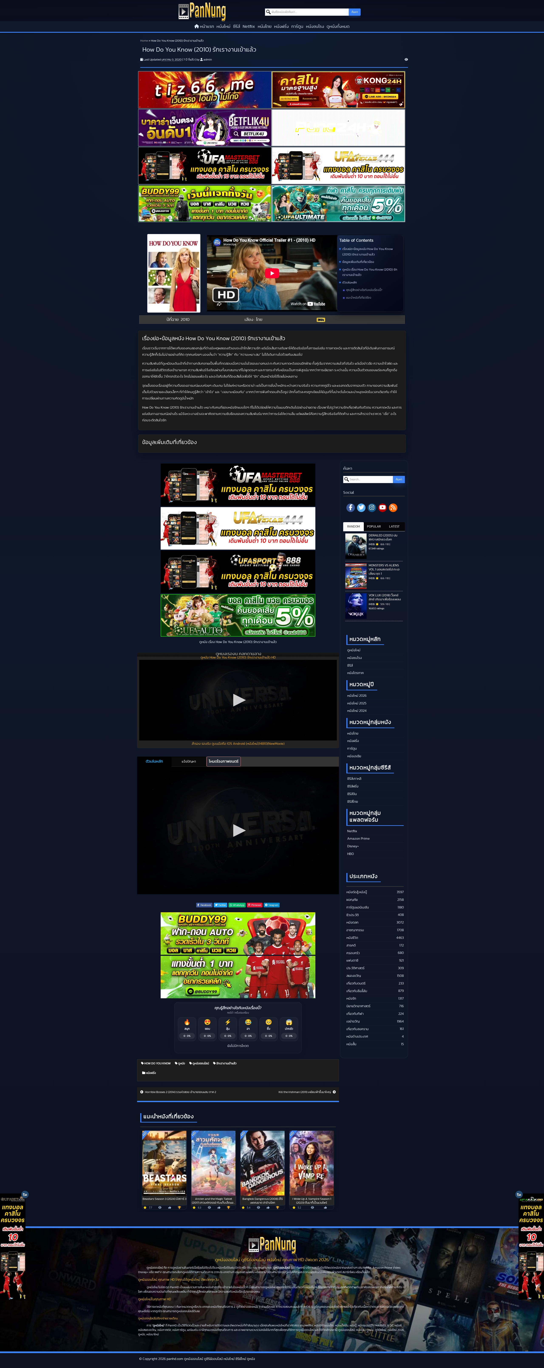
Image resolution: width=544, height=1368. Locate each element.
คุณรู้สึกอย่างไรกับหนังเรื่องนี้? (364, 290)
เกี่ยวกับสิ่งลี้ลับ (356, 991)
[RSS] (393, 507)
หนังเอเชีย (353, 756)
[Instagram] (372, 507)
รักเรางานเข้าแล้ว (226, 1063)
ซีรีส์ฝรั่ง (352, 786)
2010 (185, 319)
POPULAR (374, 526)
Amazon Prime (358, 838)
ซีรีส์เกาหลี (353, 778)
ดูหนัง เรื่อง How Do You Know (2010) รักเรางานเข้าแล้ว (369, 272)
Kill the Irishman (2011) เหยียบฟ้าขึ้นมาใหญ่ (305, 1092)
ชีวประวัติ (352, 915)
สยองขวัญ (353, 975)
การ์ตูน (297, 26)
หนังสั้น (351, 1044)
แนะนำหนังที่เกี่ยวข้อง (358, 297)
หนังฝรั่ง (281, 26)
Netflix (249, 26)
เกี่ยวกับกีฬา (355, 1013)
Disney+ (352, 846)
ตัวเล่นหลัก (349, 282)
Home (144, 40)
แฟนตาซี (352, 960)
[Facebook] (350, 507)
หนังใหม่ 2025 (356, 703)
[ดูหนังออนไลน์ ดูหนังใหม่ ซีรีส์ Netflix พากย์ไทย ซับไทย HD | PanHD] (202, 11)
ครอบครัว (353, 953)
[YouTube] (382, 507)
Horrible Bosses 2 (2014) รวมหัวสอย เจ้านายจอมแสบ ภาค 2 (180, 1092)
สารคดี (351, 945)
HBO (350, 854)
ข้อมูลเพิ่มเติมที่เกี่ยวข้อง (358, 262)
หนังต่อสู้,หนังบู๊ (356, 892)
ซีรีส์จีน (351, 794)
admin (207, 59)
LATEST (394, 526)
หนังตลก (352, 922)
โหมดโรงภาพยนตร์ (223, 761)
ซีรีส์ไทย (352, 801)
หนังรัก (351, 998)
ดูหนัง (181, 1063)
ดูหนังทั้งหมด (338, 26)
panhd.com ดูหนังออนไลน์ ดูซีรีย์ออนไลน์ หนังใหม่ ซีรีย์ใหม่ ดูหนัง (211, 1359)
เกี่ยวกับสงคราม (357, 1029)
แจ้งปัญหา (189, 761)
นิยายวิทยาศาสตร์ (358, 1006)
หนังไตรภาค (355, 673)
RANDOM (353, 526)
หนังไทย (265, 26)
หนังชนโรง (315, 26)
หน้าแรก (207, 26)
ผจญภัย (352, 899)
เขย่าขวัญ (353, 1021)
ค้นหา (354, 12)
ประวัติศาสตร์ (355, 968)
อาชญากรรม (355, 930)
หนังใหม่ (223, 26)
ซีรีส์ (236, 26)
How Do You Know (157, 1063)
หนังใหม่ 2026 (356, 695)
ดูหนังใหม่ (353, 650)
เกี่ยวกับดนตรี (356, 983)
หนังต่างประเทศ (357, 1036)
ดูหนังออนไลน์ (200, 1063)
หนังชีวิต (352, 937)
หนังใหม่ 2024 (356, 710)
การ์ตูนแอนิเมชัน (357, 907)
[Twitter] (361, 507)
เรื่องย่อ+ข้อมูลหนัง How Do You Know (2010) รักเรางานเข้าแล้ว (367, 251)
